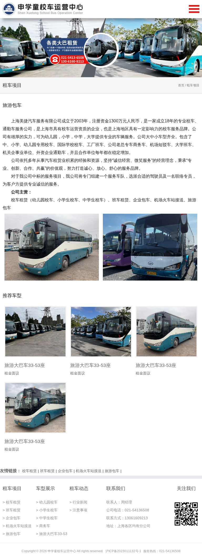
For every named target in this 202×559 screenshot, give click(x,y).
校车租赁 (29, 471)
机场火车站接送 (89, 471)
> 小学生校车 (47, 510)
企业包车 (65, 471)
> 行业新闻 (78, 502)
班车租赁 (47, 471)
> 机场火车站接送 (17, 526)
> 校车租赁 (12, 502)
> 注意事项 (78, 510)
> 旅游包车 (12, 534)
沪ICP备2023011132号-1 (123, 551)
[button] (193, 47)
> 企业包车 (12, 518)
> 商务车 (43, 526)
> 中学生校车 (47, 518)
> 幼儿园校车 (47, 502)
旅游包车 (112, 471)
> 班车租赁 (12, 510)
